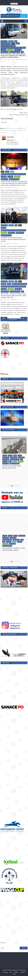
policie (19, 130)
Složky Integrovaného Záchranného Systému (13, 47)
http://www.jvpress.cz (12, 144)
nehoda (15, 130)
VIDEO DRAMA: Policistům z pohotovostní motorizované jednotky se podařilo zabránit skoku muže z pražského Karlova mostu (14, 183)
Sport (11, 543)
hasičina (23, 128)
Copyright (5, 972)
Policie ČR (24, 130)
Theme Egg (22, 970)
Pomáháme (10, 458)
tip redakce (5, 545)
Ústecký (14, 464)
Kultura (15, 533)
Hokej (14, 974)
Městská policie (16, 456)
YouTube (10, 176)
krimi (11, 130)
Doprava (11, 41)
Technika (3, 50)
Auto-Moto (4, 41)
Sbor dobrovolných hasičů (8, 45)
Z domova (10, 50)
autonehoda (14, 128)
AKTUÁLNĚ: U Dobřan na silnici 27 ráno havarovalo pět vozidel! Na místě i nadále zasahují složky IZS (13, 295)
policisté (3, 132)
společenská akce (14, 541)
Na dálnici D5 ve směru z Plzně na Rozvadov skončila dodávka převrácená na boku (13, 239)
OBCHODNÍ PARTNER (9, 634)
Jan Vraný (12, 59)
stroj (3, 464)
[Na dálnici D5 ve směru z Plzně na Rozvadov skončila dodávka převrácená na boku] (14, 215)
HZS (16, 41)
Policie (17, 43)
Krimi (13, 43)
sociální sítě (5, 541)
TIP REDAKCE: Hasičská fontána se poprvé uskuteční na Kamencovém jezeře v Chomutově (13, 553)
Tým (11, 972)
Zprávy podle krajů (15, 52)
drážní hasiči (5, 533)
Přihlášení (22, 972)
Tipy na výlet (12, 545)
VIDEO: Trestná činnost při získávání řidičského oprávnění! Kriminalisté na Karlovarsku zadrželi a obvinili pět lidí (5, 318)
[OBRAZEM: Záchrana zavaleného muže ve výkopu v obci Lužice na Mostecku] (13, 445)
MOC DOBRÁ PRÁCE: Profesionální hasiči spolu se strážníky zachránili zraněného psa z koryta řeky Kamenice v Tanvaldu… (24, 318)
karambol (7, 130)
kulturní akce (5, 535)
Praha (12, 171)
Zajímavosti (18, 50)
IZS (3, 130)
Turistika (19, 545)
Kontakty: (16, 972)
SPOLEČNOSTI (5, 543)
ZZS (22, 52)
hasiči (19, 128)
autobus (8, 128)
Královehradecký (5, 43)
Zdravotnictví (4, 52)
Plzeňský (3, 228)
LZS (10, 456)
